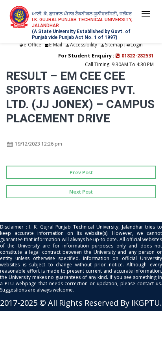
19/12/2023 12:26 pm (38, 143)
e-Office (32, 44)
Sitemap (114, 44)
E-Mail (55, 44)
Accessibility (83, 44)
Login (137, 44)
